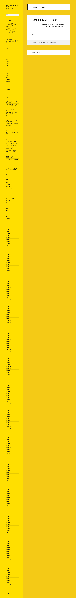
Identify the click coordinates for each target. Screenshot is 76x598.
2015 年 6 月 (8, 358)
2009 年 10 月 (8, 466)
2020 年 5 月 (8, 279)
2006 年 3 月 (8, 553)
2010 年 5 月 (8, 453)
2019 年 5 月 (8, 295)
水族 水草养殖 (8, 53)
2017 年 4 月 (8, 333)
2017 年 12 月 (8, 320)
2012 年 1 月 (8, 424)
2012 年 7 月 (8, 412)
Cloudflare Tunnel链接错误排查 (12, 123)
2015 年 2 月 (8, 364)
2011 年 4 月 (8, 441)
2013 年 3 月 (8, 399)
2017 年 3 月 (8, 335)
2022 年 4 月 (8, 268)
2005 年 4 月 (8, 576)
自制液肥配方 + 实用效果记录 (11, 50)
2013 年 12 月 (8, 383)
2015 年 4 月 (8, 360)
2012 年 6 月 (8, 414)
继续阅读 (34, 34)
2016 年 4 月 (8, 345)
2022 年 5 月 (8, 266)
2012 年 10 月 (8, 406)
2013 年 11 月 (8, 385)
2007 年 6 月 (8, 522)
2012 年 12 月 (8, 403)
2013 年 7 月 (8, 393)
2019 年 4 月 (8, 297)
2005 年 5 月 (8, 574)
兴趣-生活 (8, 75)
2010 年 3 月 (8, 457)
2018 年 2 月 (8, 316)
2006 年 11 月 (8, 537)
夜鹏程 (7, 172)
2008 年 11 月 (8, 487)
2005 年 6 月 (8, 572)
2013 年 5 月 (8, 395)
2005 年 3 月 (8, 578)
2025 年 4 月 (8, 239)
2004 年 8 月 (8, 593)
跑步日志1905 (14, 141)
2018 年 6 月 (8, 310)
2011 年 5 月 (8, 439)
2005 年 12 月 (8, 559)
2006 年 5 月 (8, 549)
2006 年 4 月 (8, 551)
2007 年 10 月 (8, 514)
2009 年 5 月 (8, 476)
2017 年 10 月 (8, 322)
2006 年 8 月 (8, 543)
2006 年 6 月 (8, 547)
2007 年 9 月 (8, 516)
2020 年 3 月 (8, 283)
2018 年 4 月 (8, 314)
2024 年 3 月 (8, 243)
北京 (45, 42)
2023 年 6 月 (8, 250)
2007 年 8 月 (8, 518)
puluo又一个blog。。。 (10, 196)
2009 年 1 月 (8, 485)
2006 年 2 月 (8, 555)
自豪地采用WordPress (36, 52)
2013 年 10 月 (8, 387)
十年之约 (7, 61)
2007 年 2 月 (8, 530)
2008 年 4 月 (8, 501)
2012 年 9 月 (8, 408)
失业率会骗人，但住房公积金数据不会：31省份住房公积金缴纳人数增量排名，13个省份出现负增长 (12, 106)
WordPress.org (9, 188)
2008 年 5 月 (8, 499)
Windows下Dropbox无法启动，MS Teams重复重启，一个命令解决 (12, 117)
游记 (7, 59)
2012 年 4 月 (8, 418)
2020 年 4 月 (8, 281)
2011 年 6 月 (8, 437)
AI (6, 73)
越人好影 (7, 202)
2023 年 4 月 (8, 254)
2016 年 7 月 (8, 343)
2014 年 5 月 (8, 374)
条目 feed (8, 184)
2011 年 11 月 (8, 426)
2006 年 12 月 (8, 534)
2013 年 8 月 (8, 391)
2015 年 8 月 (8, 356)
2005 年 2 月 (8, 580)
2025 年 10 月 (8, 229)
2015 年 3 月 (8, 362)
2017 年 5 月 (8, 331)
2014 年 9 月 (8, 370)
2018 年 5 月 (8, 312)
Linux (7, 57)
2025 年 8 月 (8, 233)
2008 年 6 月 (8, 497)
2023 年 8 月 (8, 245)
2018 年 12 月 (8, 299)
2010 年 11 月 (8, 447)
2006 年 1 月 (8, 557)
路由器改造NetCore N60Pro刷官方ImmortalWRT (11, 147)
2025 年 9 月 (8, 231)
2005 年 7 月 (8, 570)
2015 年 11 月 (8, 351)
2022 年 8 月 (8, 262)
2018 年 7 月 (8, 308)
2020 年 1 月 (8, 285)
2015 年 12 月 (8, 349)
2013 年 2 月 (8, 401)
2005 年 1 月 (8, 582)
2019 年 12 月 (8, 287)
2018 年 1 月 (8, 318)
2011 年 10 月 (8, 428)
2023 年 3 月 (8, 256)
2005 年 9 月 (8, 566)
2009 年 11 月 (8, 464)
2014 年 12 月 (8, 366)
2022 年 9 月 (8, 260)
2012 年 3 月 (8, 420)
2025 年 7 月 (8, 235)
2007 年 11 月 (8, 512)
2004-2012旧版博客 (9, 91)
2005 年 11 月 (8, 561)
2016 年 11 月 (8, 339)
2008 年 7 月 (8, 495)
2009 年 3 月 (8, 480)
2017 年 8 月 (8, 326)
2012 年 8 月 (8, 410)
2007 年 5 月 (8, 524)
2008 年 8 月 (8, 493)
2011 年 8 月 (8, 433)
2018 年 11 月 (8, 302)
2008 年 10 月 (8, 489)
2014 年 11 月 (8, 368)
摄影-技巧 (8, 77)
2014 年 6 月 (8, 372)
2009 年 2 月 (8, 482)
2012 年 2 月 (8, 422)
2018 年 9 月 (8, 304)
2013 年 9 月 (8, 389)
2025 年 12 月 (8, 227)
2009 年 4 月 (8, 478)
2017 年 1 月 (8, 337)
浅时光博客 (8, 41)
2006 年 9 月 (8, 541)
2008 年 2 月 (8, 505)
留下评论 (54, 42)
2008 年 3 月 (8, 503)
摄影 (7, 63)
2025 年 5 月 (8, 237)
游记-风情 (8, 79)
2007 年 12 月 (8, 509)
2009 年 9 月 (8, 468)
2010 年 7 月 (8, 449)
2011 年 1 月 (8, 445)
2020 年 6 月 (8, 277)
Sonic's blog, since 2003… (12, 6)
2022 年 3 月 (8, 270)
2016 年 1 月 (8, 347)
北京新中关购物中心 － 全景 (44, 20)
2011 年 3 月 (8, 443)
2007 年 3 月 (8, 528)
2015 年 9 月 (8, 354)
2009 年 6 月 (8, 474)
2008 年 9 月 (8, 491)
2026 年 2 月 (8, 222)
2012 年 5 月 (8, 416)
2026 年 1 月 (8, 225)
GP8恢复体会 (14, 162)
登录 (7, 182)
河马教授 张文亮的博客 (10, 198)
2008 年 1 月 (8, 507)
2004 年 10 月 (8, 589)
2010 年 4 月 (8, 455)
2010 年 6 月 (8, 451)
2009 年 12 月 (8, 462)
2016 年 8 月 (8, 341)
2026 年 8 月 (8, 218)
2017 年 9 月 (8, 324)
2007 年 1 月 (8, 532)
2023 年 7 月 (8, 247)
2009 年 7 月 (8, 472)
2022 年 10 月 (8, 258)
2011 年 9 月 (8, 430)
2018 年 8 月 (8, 306)
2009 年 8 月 (8, 470)
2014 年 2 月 (8, 378)
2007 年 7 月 (8, 520)
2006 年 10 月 (8, 539)
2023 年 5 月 (8, 252)
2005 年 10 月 (8, 564)
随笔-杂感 (8, 83)
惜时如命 (7, 40)
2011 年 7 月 (8, 435)
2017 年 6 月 (8, 329)
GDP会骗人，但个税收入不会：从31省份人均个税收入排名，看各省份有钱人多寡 (12, 101)
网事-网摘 (8, 81)
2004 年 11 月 (8, 586)
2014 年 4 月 (8, 376)
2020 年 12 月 (8, 274)
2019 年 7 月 (8, 291)
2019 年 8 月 (8, 289)
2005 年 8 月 (8, 568)
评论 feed (8, 186)
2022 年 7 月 (8, 264)
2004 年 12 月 (8, 584)
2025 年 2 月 (8, 241)
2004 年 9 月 (8, 591)
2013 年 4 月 (8, 397)
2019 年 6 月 (8, 293)
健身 (7, 65)
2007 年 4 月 (8, 526)
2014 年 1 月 (8, 381)
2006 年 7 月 (8, 545)
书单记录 (7, 210)
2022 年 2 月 (8, 272)
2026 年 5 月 (8, 220)
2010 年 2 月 (8, 460)
